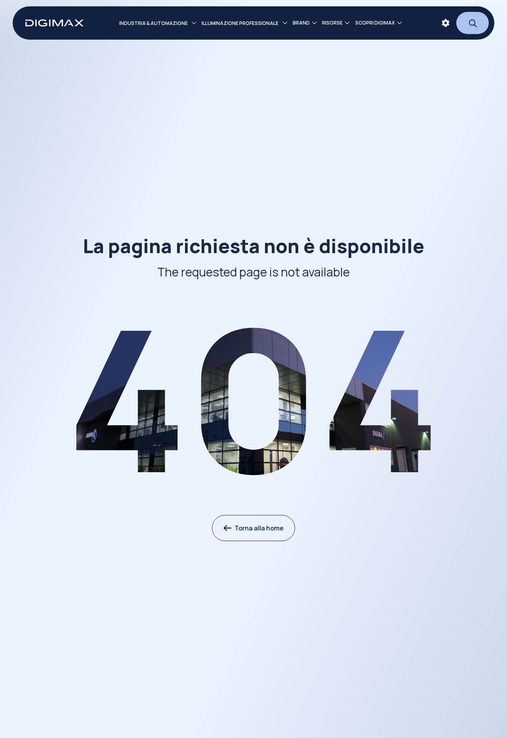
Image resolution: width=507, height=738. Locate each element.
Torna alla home (259, 528)
